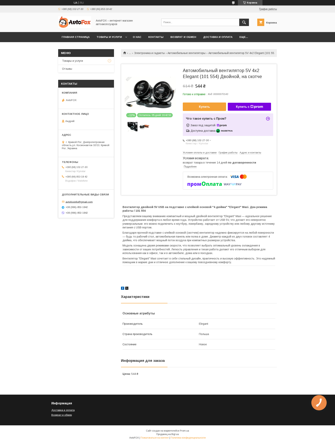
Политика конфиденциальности (188, 437)
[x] (126, 288)
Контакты (155, 37)
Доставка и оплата (217, 37)
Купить (204, 106)
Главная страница (76, 37)
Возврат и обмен (183, 37)
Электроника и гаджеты (149, 53)
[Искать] (244, 22)
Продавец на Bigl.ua (167, 434)
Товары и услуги (109, 37)
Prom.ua (184, 430)
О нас (137, 37)
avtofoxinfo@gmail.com (79, 201)
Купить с (243, 106)
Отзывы (67, 68)
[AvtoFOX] (74, 27)
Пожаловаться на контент (155, 437)
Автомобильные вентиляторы (186, 53)
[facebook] (122, 288)
